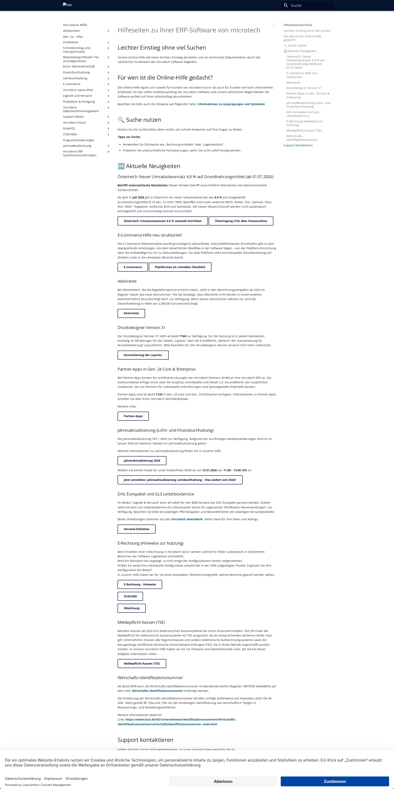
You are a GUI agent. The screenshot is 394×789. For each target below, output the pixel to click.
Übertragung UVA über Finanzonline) (241, 221)
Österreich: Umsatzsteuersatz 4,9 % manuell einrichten (163, 221)
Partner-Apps (133, 416)
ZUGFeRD (130, 596)
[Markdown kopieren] (273, 24)
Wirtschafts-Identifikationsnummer (157, 691)
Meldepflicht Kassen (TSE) (142, 663)
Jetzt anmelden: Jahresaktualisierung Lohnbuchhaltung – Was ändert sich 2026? (180, 480)
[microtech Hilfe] (67, 5)
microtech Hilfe (75, 25)
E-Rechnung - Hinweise (140, 584)
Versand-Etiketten (136, 529)
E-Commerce (133, 267)
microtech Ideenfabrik (187, 519)
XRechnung (132, 608)
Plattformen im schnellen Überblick (180, 267)
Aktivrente (131, 313)
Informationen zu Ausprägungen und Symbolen (231, 104)
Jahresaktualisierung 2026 (142, 460)
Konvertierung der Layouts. (143, 355)
